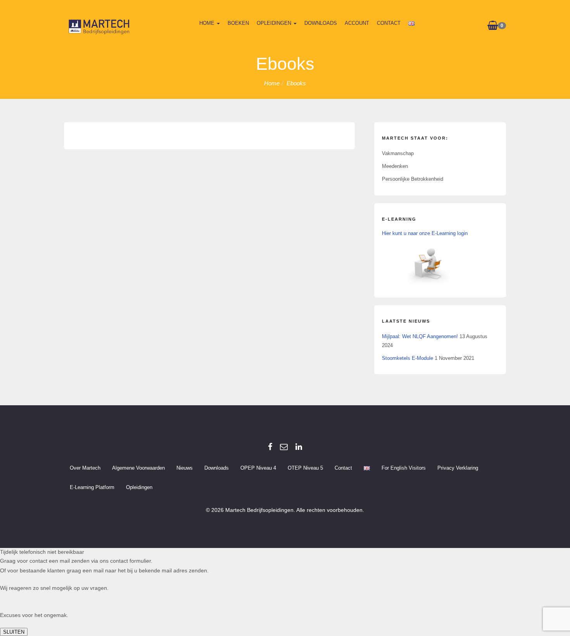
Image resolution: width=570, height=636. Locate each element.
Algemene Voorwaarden (138, 468)
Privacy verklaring (457, 468)
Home (207, 23)
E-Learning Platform (92, 487)
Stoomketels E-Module (407, 358)
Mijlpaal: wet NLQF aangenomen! (420, 336)
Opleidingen (275, 23)
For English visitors (404, 468)
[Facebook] (270, 446)
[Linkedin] (298, 446)
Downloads (320, 23)
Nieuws (184, 468)
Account (357, 23)
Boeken (238, 23)
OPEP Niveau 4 (258, 468)
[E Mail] (284, 446)
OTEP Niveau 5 (305, 468)
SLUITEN (13, 632)
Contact (389, 23)
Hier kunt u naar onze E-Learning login (425, 233)
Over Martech (85, 468)
